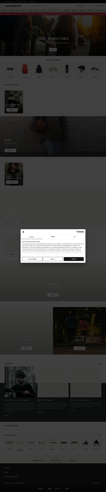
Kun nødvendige (32, 259)
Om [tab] (74, 236)
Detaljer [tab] (53, 236)
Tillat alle (73, 259)
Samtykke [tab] (31, 236)
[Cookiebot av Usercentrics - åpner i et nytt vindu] (77, 232)
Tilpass (52, 259)
